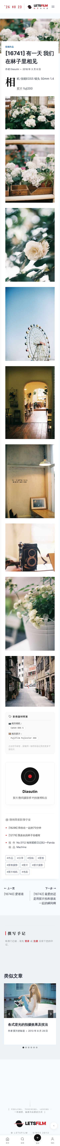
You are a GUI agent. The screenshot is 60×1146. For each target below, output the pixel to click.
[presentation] (30, 1000)
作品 (14, 845)
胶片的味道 (19, 1031)
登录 (27, 941)
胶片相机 (12, 871)
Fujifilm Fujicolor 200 (23, 738)
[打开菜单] (53, 6)
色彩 (25, 871)
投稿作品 (9, 47)
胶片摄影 (37, 865)
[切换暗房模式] (54, 1125)
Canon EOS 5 (17, 728)
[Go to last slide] (9, 1014)
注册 (36, 941)
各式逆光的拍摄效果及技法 (28, 1024)
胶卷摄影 (12, 865)
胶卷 (41, 858)
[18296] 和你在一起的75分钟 (25, 827)
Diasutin (14, 69)
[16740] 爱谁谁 (14, 891)
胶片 (19, 88)
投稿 (10, 845)
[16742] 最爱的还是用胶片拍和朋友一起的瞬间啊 (44, 896)
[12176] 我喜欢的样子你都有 (24, 835)
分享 (20, 858)
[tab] (23, 1047)
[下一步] (50, 1014)
